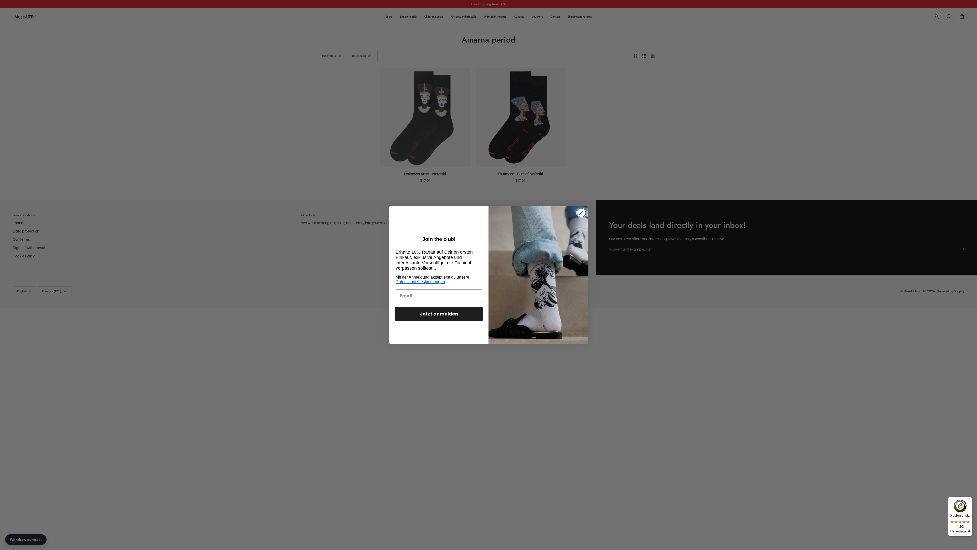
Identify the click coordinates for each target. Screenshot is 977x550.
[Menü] (969, 500)
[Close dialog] (581, 212)
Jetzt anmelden (439, 314)
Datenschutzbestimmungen (420, 282)
